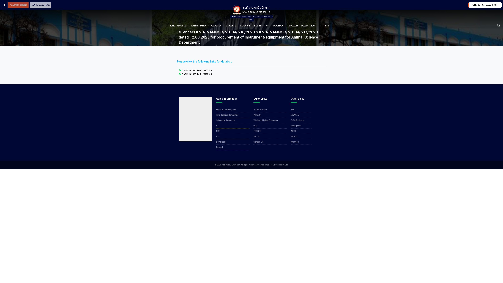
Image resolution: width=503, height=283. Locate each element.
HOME (172, 26)
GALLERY (304, 26)
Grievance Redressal (225, 120)
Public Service (260, 109)
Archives (295, 142)
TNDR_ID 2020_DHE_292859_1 (197, 74)
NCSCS (294, 136)
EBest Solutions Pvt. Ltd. (277, 165)
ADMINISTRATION (199, 26)
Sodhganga (296, 125)
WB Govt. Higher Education (265, 120)
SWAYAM (295, 115)
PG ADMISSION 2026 (18, 5)
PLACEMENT (279, 26)
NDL (293, 109)
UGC (255, 125)
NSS (218, 131)
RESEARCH (245, 26)
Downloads (221, 142)
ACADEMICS (216, 26)
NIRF (327, 26)
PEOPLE (258, 26)
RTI (321, 26)
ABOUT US (182, 26)
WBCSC (257, 115)
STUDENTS (231, 26)
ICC (217, 136)
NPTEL (256, 136)
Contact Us (258, 142)
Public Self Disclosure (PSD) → (485, 5)
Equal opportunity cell (226, 109)
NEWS (313, 26)
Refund (219, 147)
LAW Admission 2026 (40, 5)
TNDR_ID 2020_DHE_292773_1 (197, 70)
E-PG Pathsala (297, 120)
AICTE (293, 131)
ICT (267, 26)
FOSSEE (257, 131)
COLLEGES (293, 26)
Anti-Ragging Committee (227, 115)
